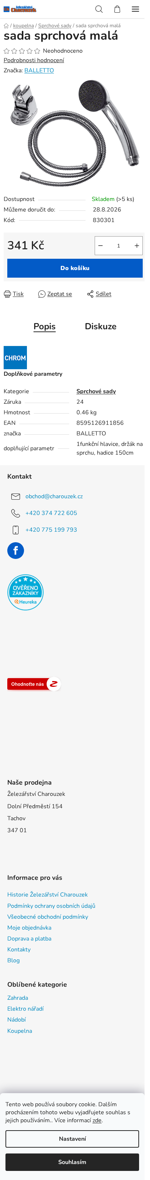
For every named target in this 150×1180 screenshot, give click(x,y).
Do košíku (75, 268)
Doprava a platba (29, 939)
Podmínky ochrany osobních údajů (51, 906)
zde (97, 1120)
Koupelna (19, 1031)
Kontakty (19, 950)
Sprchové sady (96, 391)
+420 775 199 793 (51, 530)
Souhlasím (72, 1162)
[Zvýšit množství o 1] (136, 246)
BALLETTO (39, 70)
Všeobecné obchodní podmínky (47, 917)
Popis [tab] (44, 326)
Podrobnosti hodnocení (34, 60)
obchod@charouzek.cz (54, 496)
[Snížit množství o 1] (100, 246)
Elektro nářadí (25, 1009)
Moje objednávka (29, 928)
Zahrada (17, 998)
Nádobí (16, 1020)
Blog (13, 960)
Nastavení (72, 1139)
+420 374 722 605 (51, 513)
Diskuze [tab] (101, 326)
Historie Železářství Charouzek (47, 895)
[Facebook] (15, 550)
